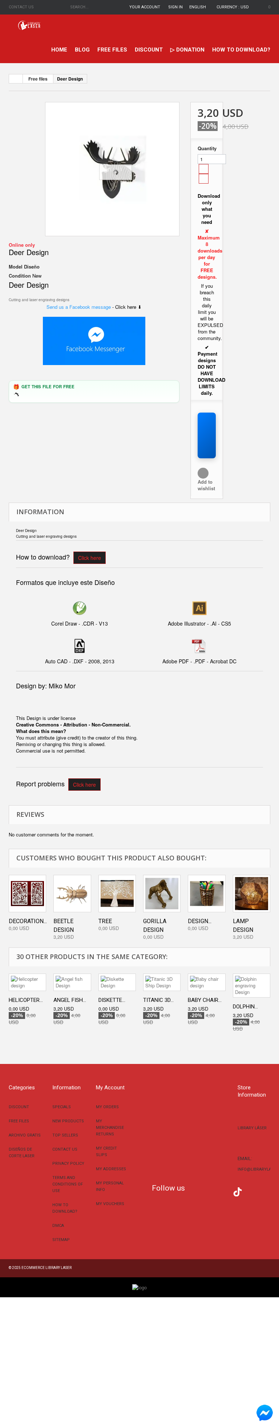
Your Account (144, 7)
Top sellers (65, 1135)
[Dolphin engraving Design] (251, 986)
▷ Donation (187, 49)
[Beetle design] (72, 893)
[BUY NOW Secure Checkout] (207, 435)
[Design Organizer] (206, 893)
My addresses (111, 1169)
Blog (82, 49)
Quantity (207, 148)
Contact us (21, 7)
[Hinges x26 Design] (112, 169)
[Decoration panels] (27, 893)
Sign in (175, 7)
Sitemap (61, 1239)
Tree (105, 921)
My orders (107, 1107)
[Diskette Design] (117, 982)
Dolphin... (245, 1006)
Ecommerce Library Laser (46, 1268)
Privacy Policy (68, 1163)
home (59, 49)
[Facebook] (194, 1191)
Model (16, 266)
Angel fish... (69, 1000)
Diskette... (111, 1000)
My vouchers (110, 1203)
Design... (199, 921)
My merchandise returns (110, 1128)
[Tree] (117, 893)
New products (68, 1121)
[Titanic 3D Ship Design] (162, 982)
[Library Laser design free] (139, 1286)
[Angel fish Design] (72, 982)
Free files (112, 49)
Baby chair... (205, 1000)
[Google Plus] (237, 1191)
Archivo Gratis (25, 1135)
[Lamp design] (251, 893)
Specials (61, 1107)
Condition (20, 276)
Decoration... (28, 921)
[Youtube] (227, 1191)
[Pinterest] (248, 1191)
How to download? (241, 49)
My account (110, 1087)
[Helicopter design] (27, 982)
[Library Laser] (29, 25)
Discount (149, 49)
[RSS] (216, 1191)
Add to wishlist (206, 485)
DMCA (58, 1225)
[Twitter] (205, 1191)
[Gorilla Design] (162, 893)
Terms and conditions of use (67, 1184)
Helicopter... (26, 1000)
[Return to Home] (16, 78)
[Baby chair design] (206, 982)
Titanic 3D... (158, 1000)
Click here (89, 557)
